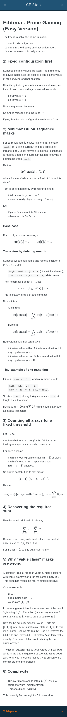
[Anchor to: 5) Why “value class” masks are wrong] (61, 561)
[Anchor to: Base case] (22, 226)
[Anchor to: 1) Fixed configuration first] (55, 61)
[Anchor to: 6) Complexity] (31, 671)
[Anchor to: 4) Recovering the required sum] (61, 508)
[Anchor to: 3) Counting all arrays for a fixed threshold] (61, 422)
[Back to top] (62, 711)
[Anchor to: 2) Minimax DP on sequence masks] (61, 131)
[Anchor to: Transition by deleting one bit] (50, 251)
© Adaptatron (10, 711)
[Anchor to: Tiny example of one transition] (51, 369)
